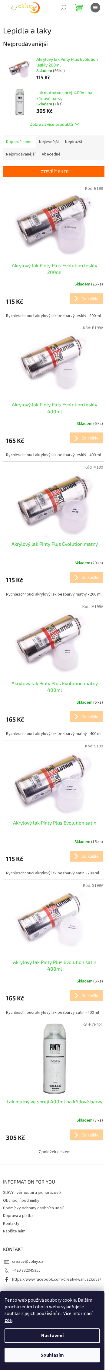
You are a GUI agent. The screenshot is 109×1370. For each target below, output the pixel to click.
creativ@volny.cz (27, 1262)
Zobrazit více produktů (51, 124)
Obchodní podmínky (21, 1200)
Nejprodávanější (20, 154)
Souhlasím (52, 1355)
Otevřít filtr (55, 171)
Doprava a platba (18, 1216)
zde (8, 1320)
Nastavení (52, 1335)
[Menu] (95, 8)
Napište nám (14, 1231)
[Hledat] (64, 8)
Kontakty (11, 1224)
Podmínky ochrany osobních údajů (33, 1208)
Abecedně (51, 154)
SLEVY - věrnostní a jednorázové (32, 1193)
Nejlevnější (49, 142)
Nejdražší (73, 142)
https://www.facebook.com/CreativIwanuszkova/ (56, 1279)
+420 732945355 (26, 1270)
